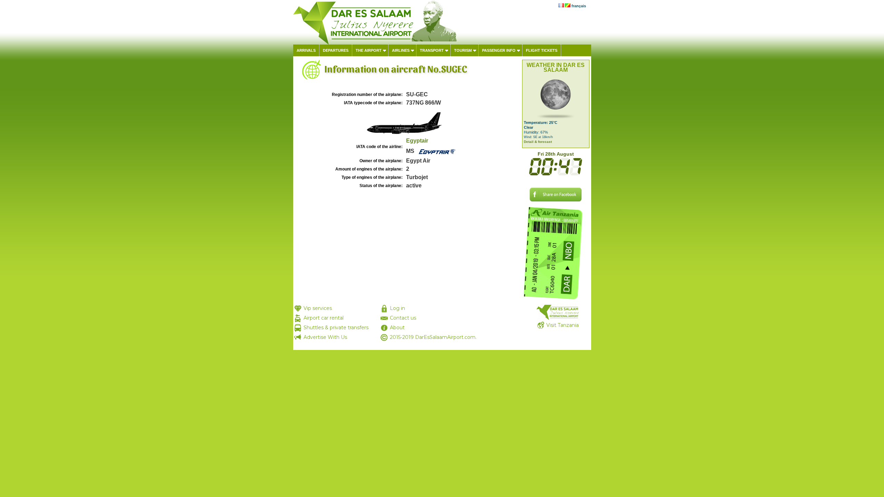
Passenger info (499, 50)
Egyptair (417, 141)
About (397, 327)
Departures (335, 50)
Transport (432, 50)
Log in (397, 308)
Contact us (403, 318)
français (578, 6)
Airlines (401, 50)
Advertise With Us (325, 337)
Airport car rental (324, 318)
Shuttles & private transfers (336, 327)
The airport (369, 50)
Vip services (318, 308)
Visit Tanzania (562, 325)
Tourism (463, 50)
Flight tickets (541, 50)
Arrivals (306, 50)
